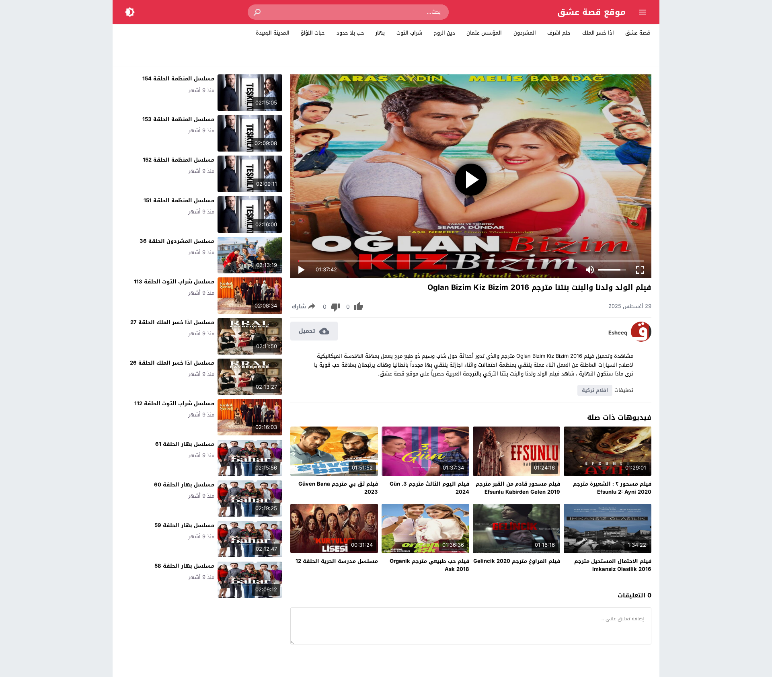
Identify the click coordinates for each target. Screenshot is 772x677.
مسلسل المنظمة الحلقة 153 (178, 119)
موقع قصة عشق (591, 12)
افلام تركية (595, 390)
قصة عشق (637, 33)
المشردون (524, 33)
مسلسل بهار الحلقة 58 (184, 566)
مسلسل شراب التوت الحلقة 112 (174, 403)
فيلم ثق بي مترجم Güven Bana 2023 (338, 488)
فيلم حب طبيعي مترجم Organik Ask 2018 (429, 565)
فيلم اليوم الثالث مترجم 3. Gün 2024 (429, 488)
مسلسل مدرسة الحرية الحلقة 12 (337, 561)
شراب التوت (409, 33)
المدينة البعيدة (273, 33)
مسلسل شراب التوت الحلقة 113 (174, 282)
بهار (380, 33)
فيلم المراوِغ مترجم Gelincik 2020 (516, 561)
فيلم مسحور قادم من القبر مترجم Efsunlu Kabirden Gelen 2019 (518, 488)
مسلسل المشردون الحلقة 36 (177, 241)
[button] (258, 12)
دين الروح (444, 33)
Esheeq (617, 333)
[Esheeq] (641, 340)
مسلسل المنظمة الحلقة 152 (178, 160)
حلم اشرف (559, 33)
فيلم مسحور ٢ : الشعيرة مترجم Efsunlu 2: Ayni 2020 (612, 488)
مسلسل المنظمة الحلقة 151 (179, 200)
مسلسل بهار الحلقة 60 (184, 485)
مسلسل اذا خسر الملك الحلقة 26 (172, 363)
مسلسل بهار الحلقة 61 (184, 444)
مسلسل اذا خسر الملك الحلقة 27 (172, 322)
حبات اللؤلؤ (313, 33)
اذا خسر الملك (598, 33)
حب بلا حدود (350, 33)
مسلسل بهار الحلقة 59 (184, 525)
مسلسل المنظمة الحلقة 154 (178, 79)
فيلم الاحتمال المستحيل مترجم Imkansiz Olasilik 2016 (612, 565)
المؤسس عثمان (484, 33)
